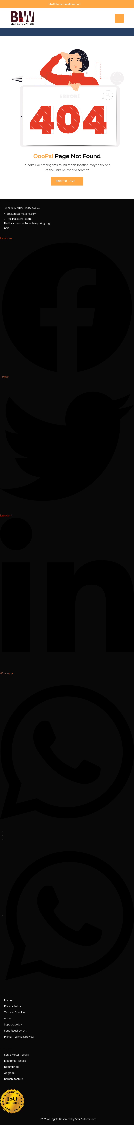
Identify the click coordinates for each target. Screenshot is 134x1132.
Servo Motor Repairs (16, 1054)
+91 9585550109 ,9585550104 (22, 207)
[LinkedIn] (6, 839)
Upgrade (9, 1072)
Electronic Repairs (15, 1060)
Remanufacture (13, 1079)
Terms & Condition (15, 1012)
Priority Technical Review (19, 1036)
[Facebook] (6, 831)
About (8, 1018)
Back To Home (65, 181)
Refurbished (11, 1066)
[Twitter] (6, 835)
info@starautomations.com (64, 4)
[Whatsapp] (69, 915)
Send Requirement (15, 1030)
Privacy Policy (12, 1006)
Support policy (13, 1024)
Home (8, 1000)
